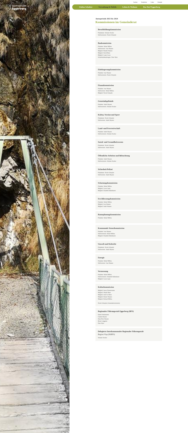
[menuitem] (134, 2)
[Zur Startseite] (16, 7)
